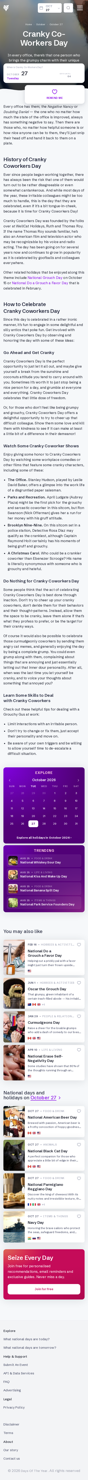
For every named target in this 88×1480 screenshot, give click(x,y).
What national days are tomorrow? (29, 1348)
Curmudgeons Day (44, 1022)
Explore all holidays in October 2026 (43, 837)
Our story (10, 1450)
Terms (8, 1433)
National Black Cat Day (47, 1151)
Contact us (11, 1458)
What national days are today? (26, 1339)
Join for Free (44, 1289)
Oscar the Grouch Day (47, 989)
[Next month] (78, 779)
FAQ (6, 1382)
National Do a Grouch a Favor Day (40, 283)
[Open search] (68, 8)
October (40, 24)
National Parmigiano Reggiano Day (45, 1186)
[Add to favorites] (79, 944)
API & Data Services (18, 1373)
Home (28, 24)
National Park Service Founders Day (47, 904)
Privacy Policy (14, 1407)
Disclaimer (11, 1424)
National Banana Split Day (39, 890)
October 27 (56, 24)
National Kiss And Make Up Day (43, 876)
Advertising (12, 1390)
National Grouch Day (45, 278)
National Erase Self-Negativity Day (45, 1058)
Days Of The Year (34, 1471)
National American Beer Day (52, 1117)
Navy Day (36, 1222)
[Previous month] (9, 779)
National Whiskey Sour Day (40, 862)
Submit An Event (15, 1365)
